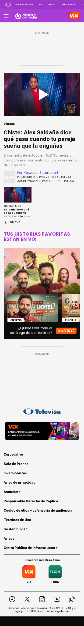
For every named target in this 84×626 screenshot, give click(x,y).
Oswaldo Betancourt (41, 173)
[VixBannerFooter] (42, 431)
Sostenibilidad (16, 529)
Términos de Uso (17, 520)
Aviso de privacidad (19, 482)
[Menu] (6, 15)
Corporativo (13, 454)
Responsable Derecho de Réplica (31, 501)
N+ (40, 4)
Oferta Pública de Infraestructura (31, 548)
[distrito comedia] (26, 15)
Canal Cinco (68, 4)
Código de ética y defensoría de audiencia (38, 510)
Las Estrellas (24, 4)
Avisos (9, 538)
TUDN (50, 4)
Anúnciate (12, 492)
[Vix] (74, 15)
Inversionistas (15, 473)
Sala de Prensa (16, 464)
